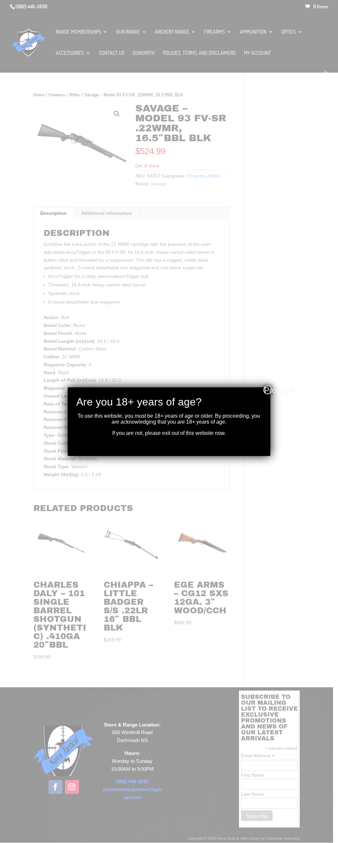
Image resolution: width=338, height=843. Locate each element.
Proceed (268, 390)
